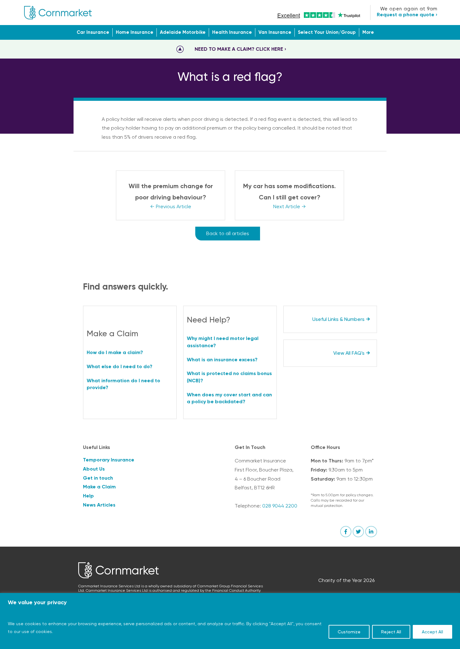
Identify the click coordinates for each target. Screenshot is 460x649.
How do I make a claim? (115, 352)
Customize (349, 631)
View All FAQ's (349, 353)
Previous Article (173, 206)
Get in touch (98, 478)
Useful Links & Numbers (338, 319)
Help (88, 496)
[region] (230, 621)
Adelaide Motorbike (183, 32)
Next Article (286, 206)
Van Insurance (274, 32)
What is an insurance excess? (222, 360)
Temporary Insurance (108, 460)
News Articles (99, 505)
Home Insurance (134, 32)
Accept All (432, 631)
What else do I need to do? (119, 366)
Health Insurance (232, 32)
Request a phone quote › (407, 15)
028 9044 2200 (279, 506)
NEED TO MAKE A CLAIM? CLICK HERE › (240, 49)
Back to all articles (227, 233)
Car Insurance (93, 32)
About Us (94, 469)
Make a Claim (99, 487)
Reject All (391, 631)
